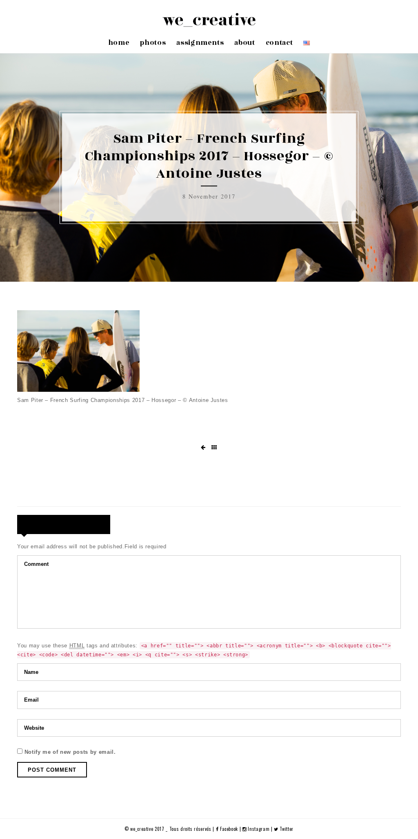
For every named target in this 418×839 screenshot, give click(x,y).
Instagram (259, 829)
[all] (214, 448)
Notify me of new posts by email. (70, 752)
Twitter (285, 829)
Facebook (229, 829)
